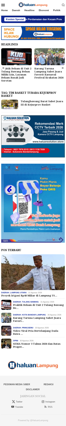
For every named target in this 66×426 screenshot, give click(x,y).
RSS (50, 407)
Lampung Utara (18, 293)
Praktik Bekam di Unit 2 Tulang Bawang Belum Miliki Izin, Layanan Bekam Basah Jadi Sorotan (16, 74)
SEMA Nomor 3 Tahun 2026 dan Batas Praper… (37, 345)
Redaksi (48, 384)
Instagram (50, 401)
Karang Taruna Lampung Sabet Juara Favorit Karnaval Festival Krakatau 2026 (48, 73)
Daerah (5, 293)
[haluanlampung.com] (33, 4)
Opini (15, 341)
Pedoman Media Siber (17, 384)
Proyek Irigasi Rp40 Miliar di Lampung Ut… (29, 295)
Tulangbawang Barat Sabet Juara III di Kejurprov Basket (42, 102)
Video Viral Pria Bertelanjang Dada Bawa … (35, 332)
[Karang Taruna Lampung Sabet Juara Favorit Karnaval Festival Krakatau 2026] (49, 56)
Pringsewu (27, 328)
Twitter (19, 401)
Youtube (19, 407)
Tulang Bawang (30, 302)
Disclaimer (33, 389)
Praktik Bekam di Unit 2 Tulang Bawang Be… (38, 306)
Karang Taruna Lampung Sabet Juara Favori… (37, 319)
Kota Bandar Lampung (34, 315)
